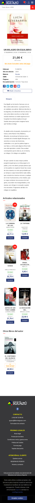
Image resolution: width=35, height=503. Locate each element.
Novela (17, 74)
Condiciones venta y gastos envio (17, 439)
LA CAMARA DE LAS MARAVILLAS (10, 224)
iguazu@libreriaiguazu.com (17, 420)
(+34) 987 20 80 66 (17, 417)
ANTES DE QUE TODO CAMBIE (10, 309)
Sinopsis (9, 99)
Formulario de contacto (17, 423)
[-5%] (10, 212)
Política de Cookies (17, 442)
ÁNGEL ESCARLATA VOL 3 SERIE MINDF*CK (24, 264)
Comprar (10, 238)
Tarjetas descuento (17, 448)
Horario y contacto (17, 464)
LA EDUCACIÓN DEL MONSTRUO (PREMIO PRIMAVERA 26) (24, 309)
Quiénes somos (17, 458)
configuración (17, 492)
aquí (17, 490)
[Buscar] (32, 7)
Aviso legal (17, 433)
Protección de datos (17, 436)
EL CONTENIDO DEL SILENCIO (10, 357)
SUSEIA (10, 266)
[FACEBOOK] (17, 408)
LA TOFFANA (24, 223)
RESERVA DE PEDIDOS (17, 461)
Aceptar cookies (17, 498)
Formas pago (18, 445)
